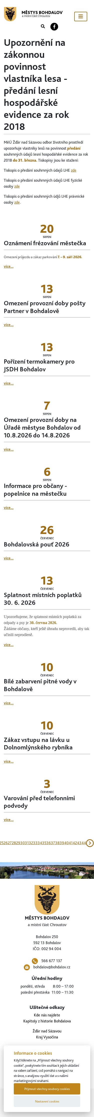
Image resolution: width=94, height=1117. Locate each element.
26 (6, 843)
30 (22, 843)
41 (71, 843)
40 (66, 843)
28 (14, 843)
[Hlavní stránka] (33, 14)
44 (83, 843)
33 (35, 843)
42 (75, 843)
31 (27, 843)
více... (9, 266)
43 (79, 843)
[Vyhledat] (42, 26)
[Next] (90, 843)
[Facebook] (54, 27)
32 (31, 843)
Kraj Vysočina (47, 1037)
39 (62, 843)
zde (73, 170)
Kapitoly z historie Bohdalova (47, 1021)
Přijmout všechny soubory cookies (47, 1089)
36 (48, 843)
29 (18, 843)
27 (10, 843)
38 (57, 843)
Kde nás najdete (47, 1015)
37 (53, 843)
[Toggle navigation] (80, 16)
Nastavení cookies (47, 1101)
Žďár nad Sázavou (47, 1031)
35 (44, 843)
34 (40, 843)
